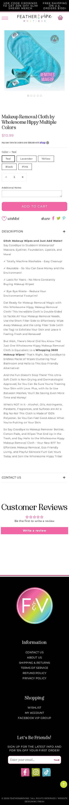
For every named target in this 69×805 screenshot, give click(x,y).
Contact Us (34, 652)
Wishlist (13, 219)
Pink (25, 166)
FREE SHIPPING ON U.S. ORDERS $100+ (55, 6)
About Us (34, 657)
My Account (34, 712)
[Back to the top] (63, 784)
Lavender (26, 158)
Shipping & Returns (34, 662)
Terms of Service (34, 668)
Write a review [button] (34, 530)
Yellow (46, 158)
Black (9, 166)
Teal (8, 158)
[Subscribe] (56, 760)
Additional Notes (11, 187)
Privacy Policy (34, 678)
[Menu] (5, 17)
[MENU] (5, 17)
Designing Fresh (34, 801)
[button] (28, 96)
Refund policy (34, 673)
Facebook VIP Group (34, 718)
